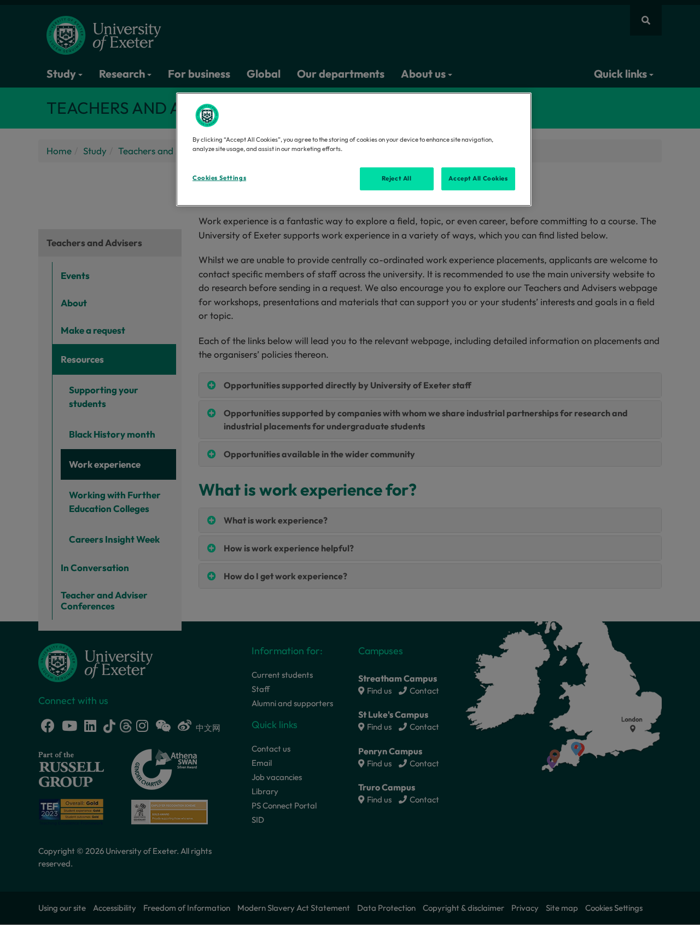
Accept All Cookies (478, 178)
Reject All (397, 178)
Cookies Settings (219, 178)
